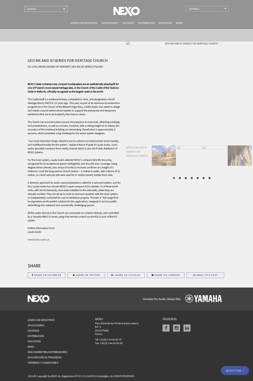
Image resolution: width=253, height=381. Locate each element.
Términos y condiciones (43, 362)
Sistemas (128, 23)
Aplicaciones (110, 23)
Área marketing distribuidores (48, 352)
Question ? (235, 370)
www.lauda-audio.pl (38, 239)
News (179, 23)
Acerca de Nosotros (83, 23)
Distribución (146, 23)
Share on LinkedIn (167, 275)
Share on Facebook (47, 275)
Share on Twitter (87, 275)
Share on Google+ (127, 275)
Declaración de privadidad (45, 357)
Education (165, 23)
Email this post (207, 275)
